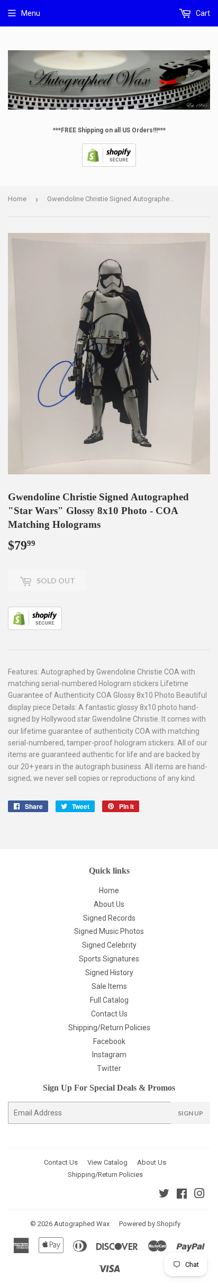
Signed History (109, 972)
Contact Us (109, 1014)
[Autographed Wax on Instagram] (199, 1195)
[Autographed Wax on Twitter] (164, 1195)
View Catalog (107, 1162)
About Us (109, 904)
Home (17, 199)
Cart (202, 13)
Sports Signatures (109, 959)
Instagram (109, 1054)
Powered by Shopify (149, 1224)
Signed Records (109, 918)
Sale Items (109, 986)
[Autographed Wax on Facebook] (181, 1195)
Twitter (109, 1068)
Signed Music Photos (109, 931)
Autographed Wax (82, 1224)
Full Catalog (109, 1000)
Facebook (109, 1041)
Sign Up (190, 1113)
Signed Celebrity (109, 945)
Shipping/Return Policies (109, 1027)
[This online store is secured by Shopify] (109, 164)
